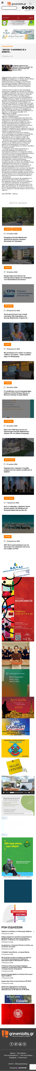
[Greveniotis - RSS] (32, 7)
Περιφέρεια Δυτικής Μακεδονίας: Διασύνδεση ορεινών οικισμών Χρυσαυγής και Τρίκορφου (15, 239)
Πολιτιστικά (9, 498)
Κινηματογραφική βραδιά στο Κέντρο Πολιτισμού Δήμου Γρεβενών (16, 975)
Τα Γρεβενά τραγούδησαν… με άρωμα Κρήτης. (15, 952)
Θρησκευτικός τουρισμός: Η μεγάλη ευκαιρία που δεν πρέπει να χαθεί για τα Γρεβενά (18, 470)
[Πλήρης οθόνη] (32, 792)
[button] (18, 785)
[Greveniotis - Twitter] (26, 7)
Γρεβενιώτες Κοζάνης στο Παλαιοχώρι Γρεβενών (16, 931)
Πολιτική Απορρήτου (11, 1055)
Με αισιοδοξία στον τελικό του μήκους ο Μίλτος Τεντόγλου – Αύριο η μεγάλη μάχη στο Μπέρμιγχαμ (17, 354)
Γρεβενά (8, 229)
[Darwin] (22, 1067)
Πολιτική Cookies (26, 1055)
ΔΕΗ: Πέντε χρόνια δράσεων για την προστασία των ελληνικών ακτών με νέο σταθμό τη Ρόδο (17, 547)
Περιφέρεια (17, 229)
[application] (18, 785)
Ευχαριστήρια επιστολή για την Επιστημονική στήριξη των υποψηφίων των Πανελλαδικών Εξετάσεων (18, 277)
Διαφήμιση (12, 1057)
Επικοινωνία (23, 1057)
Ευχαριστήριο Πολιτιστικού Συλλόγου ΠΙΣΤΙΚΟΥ (16, 981)
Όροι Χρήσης (21, 1053)
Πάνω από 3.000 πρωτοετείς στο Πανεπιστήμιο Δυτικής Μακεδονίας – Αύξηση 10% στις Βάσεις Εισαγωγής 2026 (17, 431)
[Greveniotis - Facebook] (23, 7)
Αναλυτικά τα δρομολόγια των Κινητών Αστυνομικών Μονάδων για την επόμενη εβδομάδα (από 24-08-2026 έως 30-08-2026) (15, 988)
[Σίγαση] (29, 792)
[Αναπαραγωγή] (4, 792)
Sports (7, 344)
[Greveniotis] (17, 4)
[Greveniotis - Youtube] (29, 7)
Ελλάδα (7, 536)
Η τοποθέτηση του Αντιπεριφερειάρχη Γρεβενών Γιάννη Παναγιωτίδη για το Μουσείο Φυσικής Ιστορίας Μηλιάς (17, 393)
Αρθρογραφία (9, 460)
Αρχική (12, 1053)
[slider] (16, 792)
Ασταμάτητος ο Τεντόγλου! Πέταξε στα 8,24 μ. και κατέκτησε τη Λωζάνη (17, 945)
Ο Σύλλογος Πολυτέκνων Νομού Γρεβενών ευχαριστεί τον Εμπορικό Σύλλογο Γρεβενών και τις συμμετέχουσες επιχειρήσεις (16, 967)
